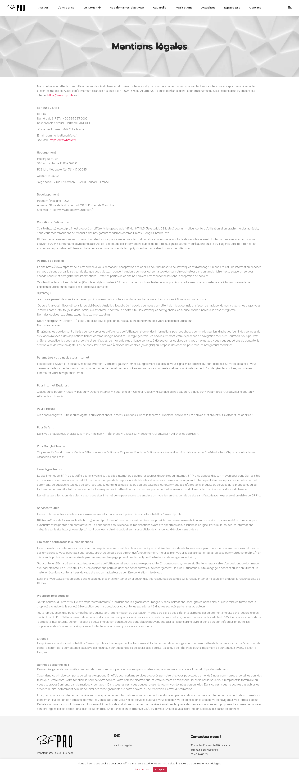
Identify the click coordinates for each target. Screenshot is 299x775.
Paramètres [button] (142, 769)
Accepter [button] (160, 769)
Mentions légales (123, 745)
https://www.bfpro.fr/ (63, 140)
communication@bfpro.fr (204, 749)
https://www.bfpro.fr (60, 95)
